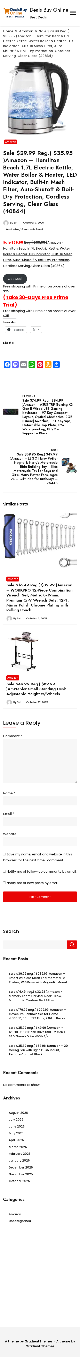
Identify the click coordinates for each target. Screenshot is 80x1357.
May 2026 (16, 1133)
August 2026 (18, 1113)
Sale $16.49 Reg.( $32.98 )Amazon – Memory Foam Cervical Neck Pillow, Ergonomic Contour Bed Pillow (36, 996)
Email (8, 813)
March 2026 (18, 1147)
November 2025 (21, 1174)
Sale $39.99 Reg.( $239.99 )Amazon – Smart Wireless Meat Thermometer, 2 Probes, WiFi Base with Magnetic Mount (38, 978)
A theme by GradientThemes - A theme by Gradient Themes (40, 1344)
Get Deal (15, 278)
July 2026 (16, 1119)
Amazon (10, 142)
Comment (12, 736)
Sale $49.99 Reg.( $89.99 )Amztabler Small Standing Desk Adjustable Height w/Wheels (36, 689)
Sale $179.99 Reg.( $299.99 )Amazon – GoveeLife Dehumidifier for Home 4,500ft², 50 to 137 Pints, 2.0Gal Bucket (37, 1014)
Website (9, 834)
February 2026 (20, 1154)
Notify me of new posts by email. (33, 883)
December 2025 (21, 1167)
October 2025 (19, 1181)
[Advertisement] (40, 1276)
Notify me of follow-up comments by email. (42, 871)
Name (9, 793)
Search (11, 931)
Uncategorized (20, 1221)
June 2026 (17, 1126)
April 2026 (16, 1140)
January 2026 (19, 1160)
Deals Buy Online (49, 10)
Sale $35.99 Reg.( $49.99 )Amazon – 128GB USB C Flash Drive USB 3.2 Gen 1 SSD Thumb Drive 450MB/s (37, 1032)
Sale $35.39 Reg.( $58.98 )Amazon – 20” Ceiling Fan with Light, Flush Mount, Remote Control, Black (39, 1050)
